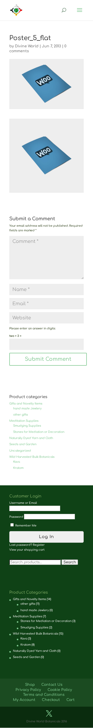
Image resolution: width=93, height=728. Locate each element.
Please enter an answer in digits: (32, 328)
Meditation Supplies (23, 421)
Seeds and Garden (22, 444)
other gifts (20, 414)
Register (39, 545)
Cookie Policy (60, 690)
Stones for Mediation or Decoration (38, 432)
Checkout (51, 700)
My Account (24, 700)
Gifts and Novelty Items (25, 403)
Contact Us (52, 685)
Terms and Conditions (44, 695)
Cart (70, 700)
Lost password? (20, 545)
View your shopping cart (26, 549)
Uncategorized (20, 450)
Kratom (18, 468)
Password (16, 517)
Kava (16, 461)
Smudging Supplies (27, 425)
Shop (30, 685)
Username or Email (23, 503)
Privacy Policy (28, 690)
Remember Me (25, 525)
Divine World (26, 46)
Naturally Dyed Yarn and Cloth (31, 438)
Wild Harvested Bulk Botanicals (32, 457)
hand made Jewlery (27, 408)
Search (70, 562)
